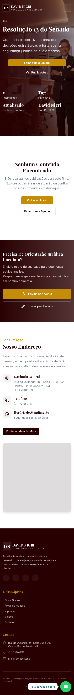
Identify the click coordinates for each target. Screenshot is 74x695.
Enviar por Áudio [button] (40, 294)
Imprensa (10, 611)
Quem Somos (12, 600)
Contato (9, 622)
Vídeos (9, 616)
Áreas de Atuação (15, 605)
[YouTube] (25, 577)
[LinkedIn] (35, 577)
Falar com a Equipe (37, 63)
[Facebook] (6, 577)
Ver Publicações (37, 72)
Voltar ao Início (37, 200)
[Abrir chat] (65, 686)
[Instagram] (15, 577)
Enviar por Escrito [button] (40, 306)
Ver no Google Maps (23, 431)
